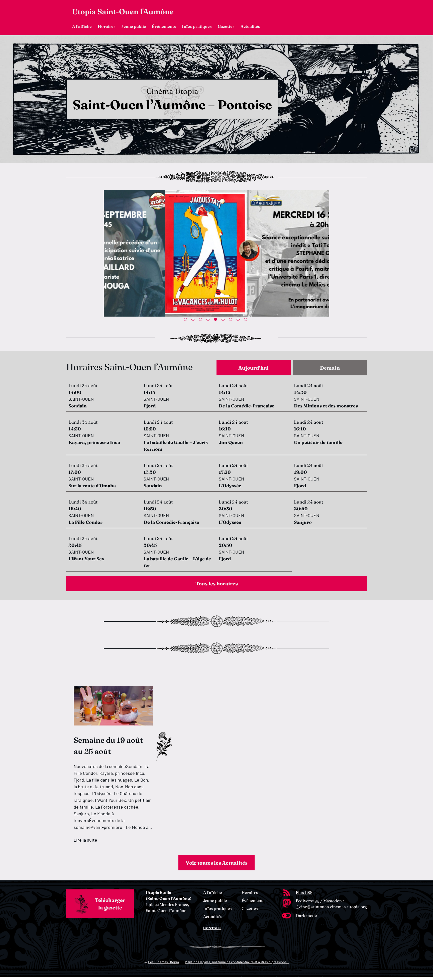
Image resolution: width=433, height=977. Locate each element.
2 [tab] (193, 320)
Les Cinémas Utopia (163, 962)
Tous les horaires (216, 583)
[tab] (253, 367)
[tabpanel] (216, 253)
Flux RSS (304, 892)
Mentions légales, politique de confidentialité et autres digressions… (237, 962)
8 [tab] (239, 320)
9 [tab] (246, 320)
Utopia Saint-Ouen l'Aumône (123, 11)
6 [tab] (224, 320)
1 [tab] (186, 320)
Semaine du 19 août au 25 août (108, 746)
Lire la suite (85, 840)
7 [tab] (231, 320)
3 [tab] (201, 320)
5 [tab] (216, 320)
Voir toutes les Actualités (217, 863)
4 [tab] (208, 320)
